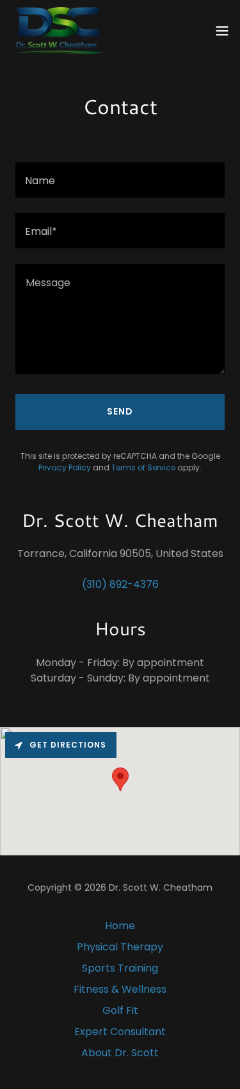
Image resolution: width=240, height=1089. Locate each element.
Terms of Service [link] (143, 467)
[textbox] (120, 180)
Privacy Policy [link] (64, 467)
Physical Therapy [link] (120, 946)
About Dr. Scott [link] (120, 1052)
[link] (58, 30)
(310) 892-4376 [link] (120, 584)
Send (120, 411)
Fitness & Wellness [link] (120, 989)
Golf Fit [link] (120, 1010)
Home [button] (120, 925)
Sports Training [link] (120, 968)
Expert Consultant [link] (120, 1031)
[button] (222, 31)
